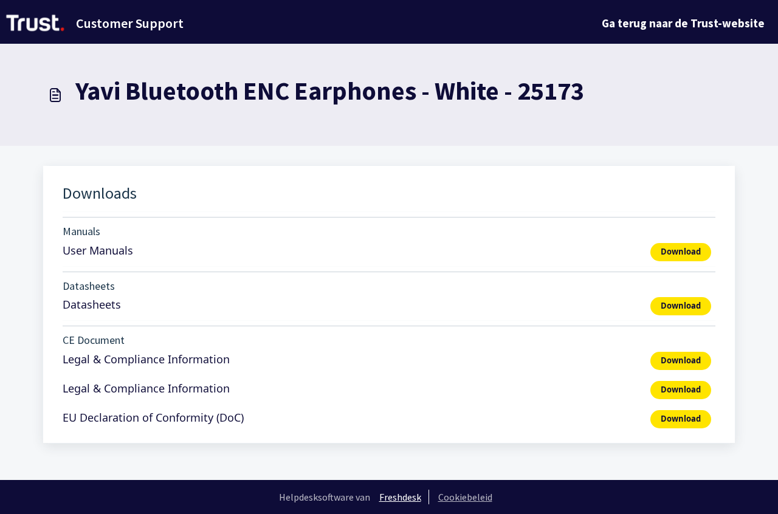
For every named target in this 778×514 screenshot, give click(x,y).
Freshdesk (400, 497)
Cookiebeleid (465, 497)
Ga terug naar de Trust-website (683, 23)
